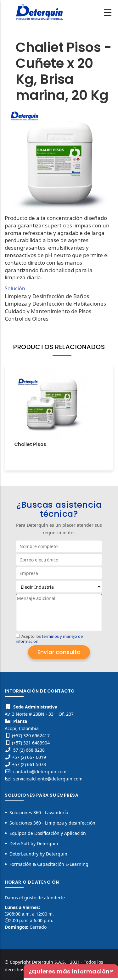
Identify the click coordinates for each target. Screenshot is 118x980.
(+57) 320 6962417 (31, 736)
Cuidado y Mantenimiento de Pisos (48, 311)
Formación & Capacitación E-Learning (48, 864)
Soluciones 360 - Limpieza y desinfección (52, 823)
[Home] (39, 11)
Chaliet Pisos (30, 444)
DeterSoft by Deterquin (33, 843)
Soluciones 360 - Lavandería (38, 812)
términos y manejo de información (49, 638)
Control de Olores (26, 318)
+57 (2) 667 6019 (29, 757)
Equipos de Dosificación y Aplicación (47, 833)
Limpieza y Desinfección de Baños (47, 296)
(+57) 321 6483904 (31, 743)
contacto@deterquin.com (39, 771)
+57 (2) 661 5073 (29, 764)
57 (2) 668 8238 (29, 750)
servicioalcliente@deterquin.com (47, 779)
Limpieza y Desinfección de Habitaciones (55, 303)
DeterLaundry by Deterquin (38, 854)
